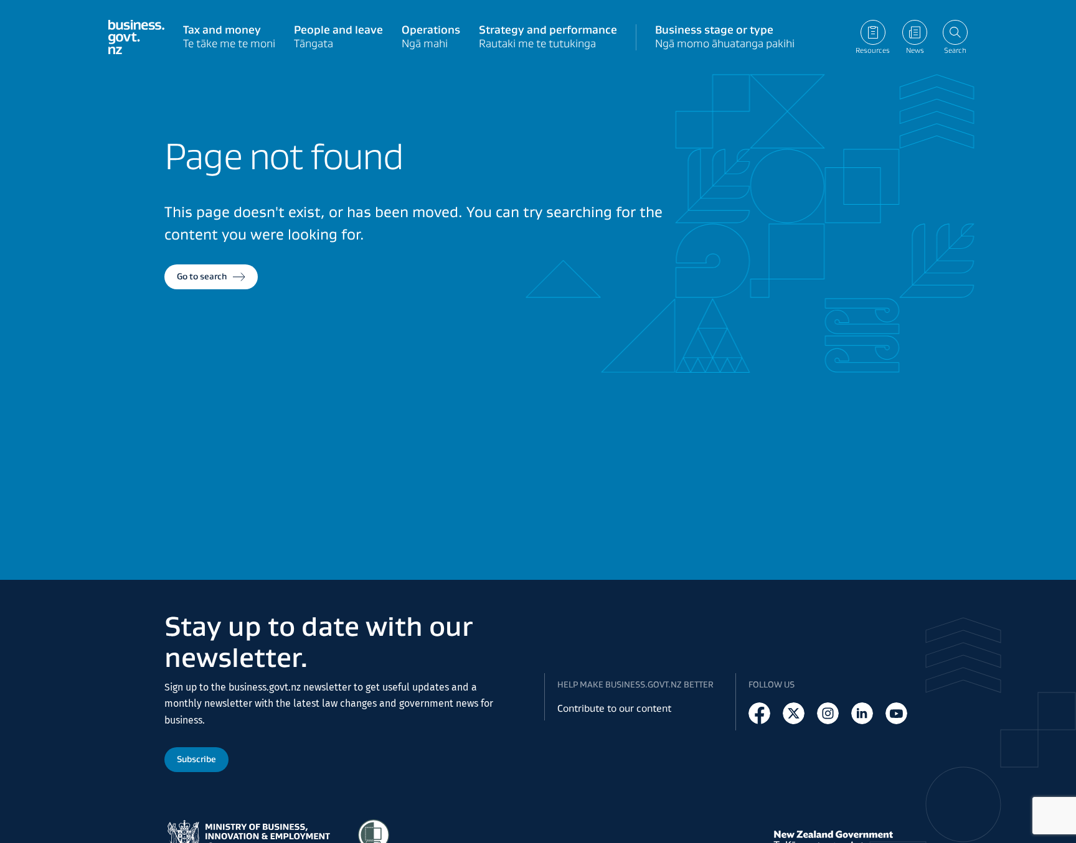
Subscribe (196, 759)
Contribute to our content (614, 708)
